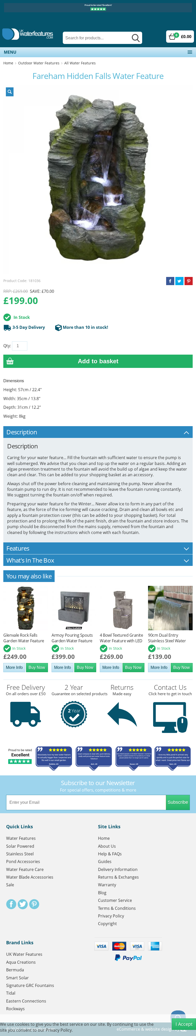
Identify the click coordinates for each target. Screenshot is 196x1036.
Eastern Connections (26, 1001)
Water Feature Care (25, 869)
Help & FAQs (110, 854)
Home (8, 63)
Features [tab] (17, 548)
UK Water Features (24, 954)
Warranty (107, 885)
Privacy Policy (111, 916)
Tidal (10, 993)
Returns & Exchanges (118, 877)
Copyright (107, 923)
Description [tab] (21, 432)
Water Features (21, 838)
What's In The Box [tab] (30, 560)
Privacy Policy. (59, 1030)
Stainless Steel (20, 854)
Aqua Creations (21, 962)
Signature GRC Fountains (30, 985)
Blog (102, 892)
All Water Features (80, 63)
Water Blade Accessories (29, 877)
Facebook (11, 904)
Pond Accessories (23, 861)
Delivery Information (118, 869)
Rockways (15, 1008)
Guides (105, 861)
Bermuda (15, 970)
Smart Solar (17, 978)
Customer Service (115, 900)
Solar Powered (20, 846)
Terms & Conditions (117, 908)
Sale (10, 885)
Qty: (7, 345)
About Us (107, 846)
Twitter (23, 904)
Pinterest (34, 904)
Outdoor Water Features (38, 63)
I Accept (184, 1024)
